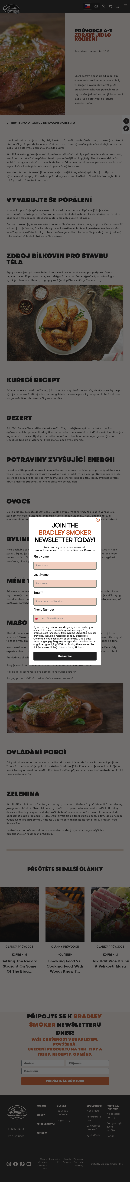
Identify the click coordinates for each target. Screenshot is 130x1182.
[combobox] (39, 618)
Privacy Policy (67, 647)
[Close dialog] (97, 519)
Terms (81, 647)
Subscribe (65, 656)
